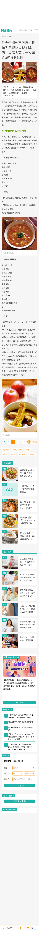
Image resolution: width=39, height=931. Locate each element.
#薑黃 (5, 454)
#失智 (13, 454)
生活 (6, 36)
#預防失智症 (17, 450)
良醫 (3, 36)
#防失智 (22, 454)
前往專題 (19, 702)
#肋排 (28, 450)
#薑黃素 (6, 450)
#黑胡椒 (32, 454)
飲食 (10, 36)
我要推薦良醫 (19, 801)
